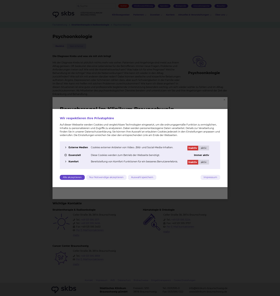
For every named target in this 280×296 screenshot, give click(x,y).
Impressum (210, 177)
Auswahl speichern (142, 177)
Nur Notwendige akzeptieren (106, 177)
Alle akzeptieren (72, 177)
